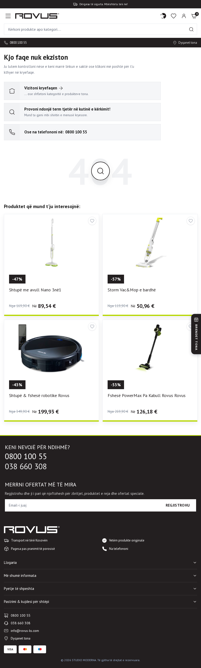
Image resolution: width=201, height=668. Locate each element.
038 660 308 (26, 466)
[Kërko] (191, 29)
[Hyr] (184, 16)
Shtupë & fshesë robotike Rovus (39, 395)
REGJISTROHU (178, 505)
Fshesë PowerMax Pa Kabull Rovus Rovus (147, 395)
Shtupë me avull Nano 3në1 (35, 290)
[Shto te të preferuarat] (92, 221)
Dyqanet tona (187, 43)
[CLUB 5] (163, 16)
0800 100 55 (18, 43)
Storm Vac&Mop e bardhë (132, 290)
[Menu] (8, 16)
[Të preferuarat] (173, 16)
